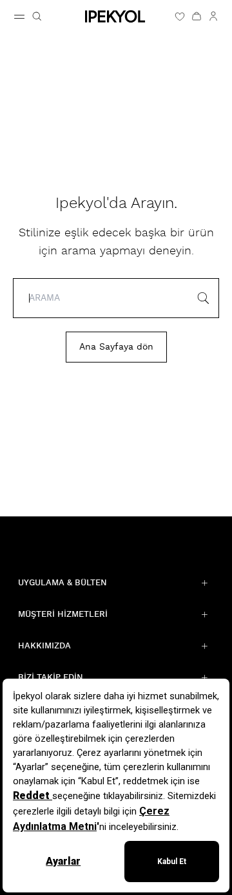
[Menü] (19, 16)
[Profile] (213, 16)
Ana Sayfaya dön (116, 347)
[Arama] (37, 16)
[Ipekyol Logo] (116, 16)
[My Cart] (196, 16)
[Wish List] (180, 16)
